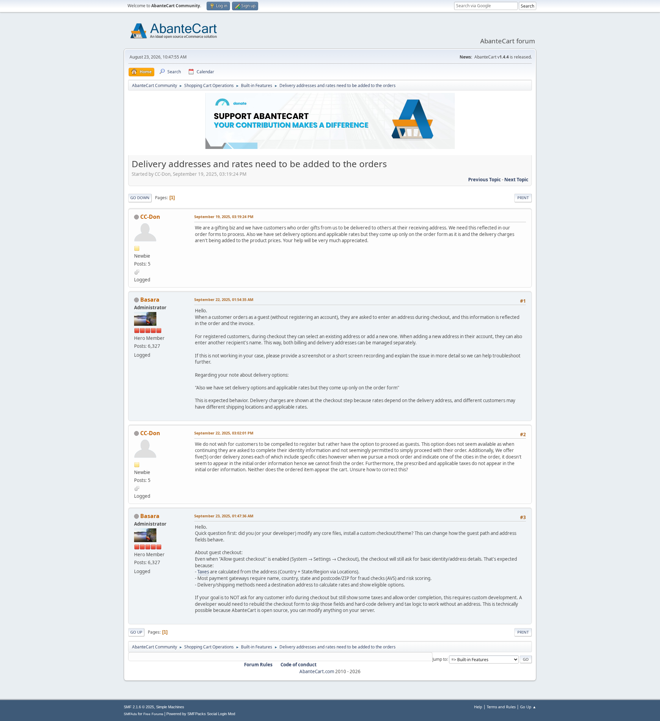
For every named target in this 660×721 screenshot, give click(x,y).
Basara (150, 299)
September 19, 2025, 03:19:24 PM (223, 216)
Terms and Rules (501, 706)
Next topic (516, 179)
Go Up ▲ (528, 706)
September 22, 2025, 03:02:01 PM (223, 432)
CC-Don (150, 216)
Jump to (439, 659)
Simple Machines (170, 707)
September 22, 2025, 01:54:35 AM (223, 299)
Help (478, 706)
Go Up (136, 632)
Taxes (203, 572)
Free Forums (153, 714)
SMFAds (130, 714)
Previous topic (484, 179)
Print (523, 197)
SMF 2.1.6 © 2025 (139, 707)
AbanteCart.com (316, 671)
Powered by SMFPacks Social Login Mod (200, 714)
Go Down (140, 197)
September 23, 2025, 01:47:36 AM (223, 515)
